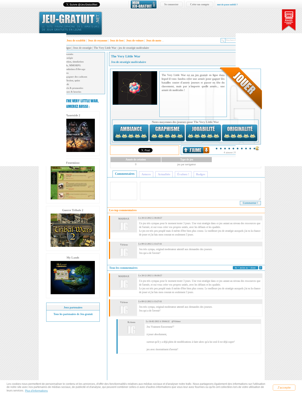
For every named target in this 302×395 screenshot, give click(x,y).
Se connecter (171, 4)
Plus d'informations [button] (36, 390)
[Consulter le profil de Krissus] (131, 328)
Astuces (146, 174)
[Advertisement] (33, 99)
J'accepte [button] (284, 387)
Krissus (131, 322)
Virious (124, 244)
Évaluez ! (183, 174)
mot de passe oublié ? (227, 4)
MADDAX (123, 218)
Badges (200, 174)
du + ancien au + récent (245, 268)
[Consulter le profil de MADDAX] (124, 225)
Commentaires (124, 173)
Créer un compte (199, 4)
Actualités (164, 174)
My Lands (73, 257)
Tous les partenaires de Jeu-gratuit (73, 314)
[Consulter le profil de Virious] (124, 251)
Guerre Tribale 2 (72, 210)
